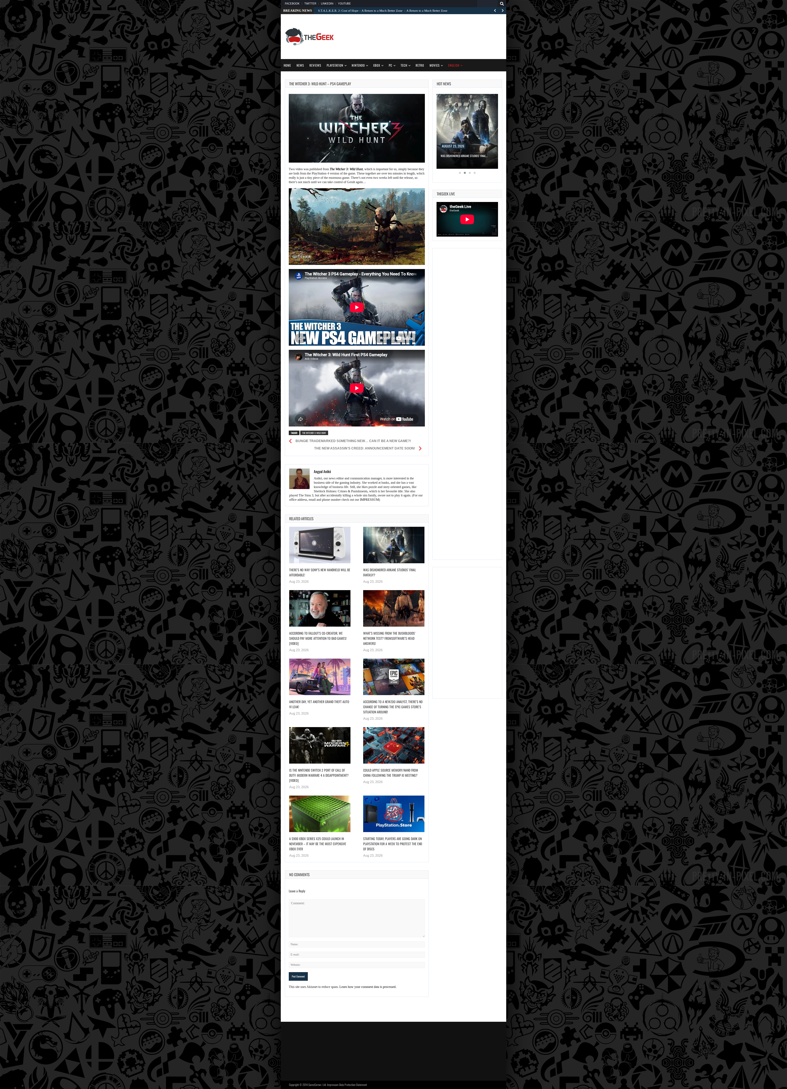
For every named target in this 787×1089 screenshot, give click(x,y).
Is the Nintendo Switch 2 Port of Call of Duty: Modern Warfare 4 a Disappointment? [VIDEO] (319, 775)
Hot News (444, 83)
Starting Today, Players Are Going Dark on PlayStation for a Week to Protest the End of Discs (392, 843)
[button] (459, 173)
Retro (420, 65)
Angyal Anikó (322, 471)
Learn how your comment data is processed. (367, 987)
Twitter (310, 3)
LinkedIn (327, 3)
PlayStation (335, 65)
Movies (435, 65)
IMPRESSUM (369, 499)
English (453, 65)
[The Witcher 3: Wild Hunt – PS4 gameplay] (357, 128)
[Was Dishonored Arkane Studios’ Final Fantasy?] (393, 545)
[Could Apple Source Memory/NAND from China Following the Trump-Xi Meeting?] (393, 745)
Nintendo (358, 65)
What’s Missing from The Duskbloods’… (464, 156)
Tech (404, 65)
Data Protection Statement (353, 1084)
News (300, 65)
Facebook (292, 3)
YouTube (344, 3)
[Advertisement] (427, 36)
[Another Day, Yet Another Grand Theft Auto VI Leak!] (319, 677)
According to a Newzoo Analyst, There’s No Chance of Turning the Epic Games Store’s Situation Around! (393, 706)
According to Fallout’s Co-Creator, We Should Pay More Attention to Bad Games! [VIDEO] (318, 638)
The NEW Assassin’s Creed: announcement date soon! (364, 448)
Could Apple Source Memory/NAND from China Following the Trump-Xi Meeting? (390, 773)
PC (390, 65)
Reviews (315, 65)
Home (287, 65)
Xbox (376, 65)
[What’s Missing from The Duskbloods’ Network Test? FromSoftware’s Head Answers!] (393, 608)
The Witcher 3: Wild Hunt (314, 432)
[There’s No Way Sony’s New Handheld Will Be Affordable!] (319, 545)
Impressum (333, 1084)
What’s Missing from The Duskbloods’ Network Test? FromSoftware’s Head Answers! (389, 638)
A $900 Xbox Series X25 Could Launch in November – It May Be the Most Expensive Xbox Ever (317, 843)
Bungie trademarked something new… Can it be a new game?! (353, 441)
